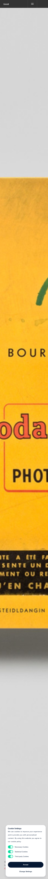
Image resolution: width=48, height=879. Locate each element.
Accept (25, 865)
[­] (41, 4)
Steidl (6, 4)
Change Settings (25, 871)
